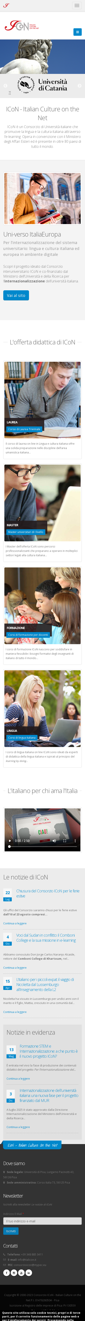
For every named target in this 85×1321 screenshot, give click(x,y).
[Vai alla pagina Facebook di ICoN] (6, 1272)
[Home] (23, 25)
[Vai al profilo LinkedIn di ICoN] (29, 1272)
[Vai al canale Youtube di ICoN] (21, 1272)
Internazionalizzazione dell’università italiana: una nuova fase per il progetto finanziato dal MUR (49, 1095)
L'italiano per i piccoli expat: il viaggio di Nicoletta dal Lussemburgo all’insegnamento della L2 (45, 984)
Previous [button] (5, 86)
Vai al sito (16, 295)
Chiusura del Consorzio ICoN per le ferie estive (47, 893)
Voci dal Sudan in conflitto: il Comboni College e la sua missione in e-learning (46, 937)
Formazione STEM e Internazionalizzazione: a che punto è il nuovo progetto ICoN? (49, 1051)
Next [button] (79, 86)
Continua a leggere (15, 923)
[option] (42, 85)
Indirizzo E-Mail (13, 1214)
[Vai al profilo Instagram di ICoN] (14, 1272)
